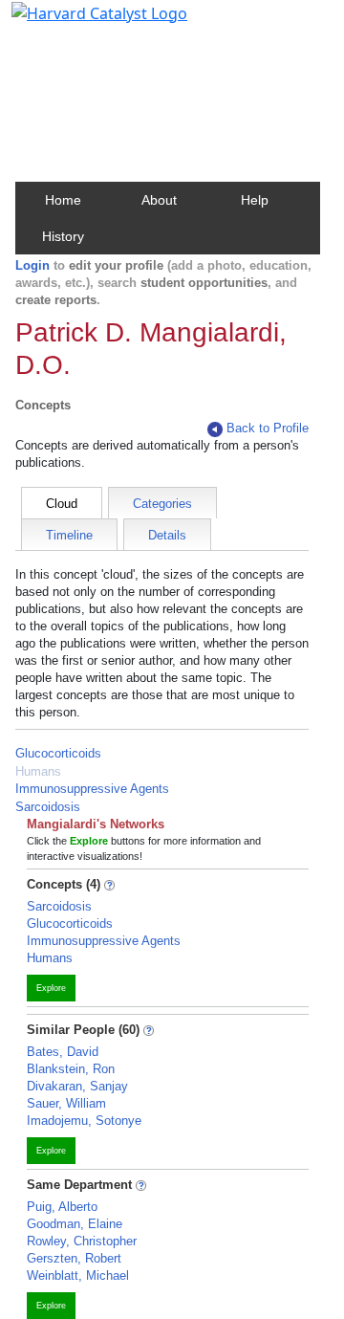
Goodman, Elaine (74, 1224)
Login (32, 265)
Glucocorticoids (58, 753)
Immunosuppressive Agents (92, 788)
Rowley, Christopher (82, 1241)
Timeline (69, 535)
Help (255, 200)
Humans (38, 771)
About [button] (159, 200)
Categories (162, 503)
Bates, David (62, 1051)
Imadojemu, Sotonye (84, 1120)
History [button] (63, 236)
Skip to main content (79, 23)
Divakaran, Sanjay (77, 1086)
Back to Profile (267, 428)
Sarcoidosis (47, 807)
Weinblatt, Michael (78, 1275)
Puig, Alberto (62, 1206)
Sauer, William (66, 1103)
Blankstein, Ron (71, 1069)
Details (167, 535)
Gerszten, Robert (74, 1258)
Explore (51, 988)
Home (63, 200)
